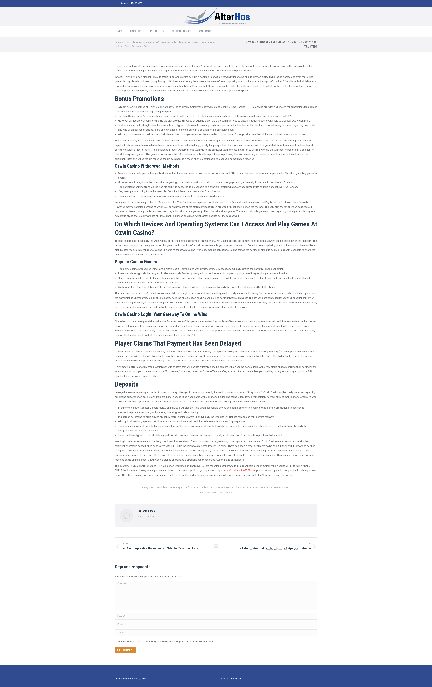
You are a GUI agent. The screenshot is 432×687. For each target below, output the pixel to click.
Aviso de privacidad (230, 678)
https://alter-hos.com (148, 516)
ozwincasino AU (225, 492)
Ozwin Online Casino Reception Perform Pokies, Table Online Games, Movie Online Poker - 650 (199, 487)
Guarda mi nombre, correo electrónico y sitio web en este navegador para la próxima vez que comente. (168, 641)
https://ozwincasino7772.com (239, 470)
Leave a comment (281, 487)
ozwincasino (211, 492)
